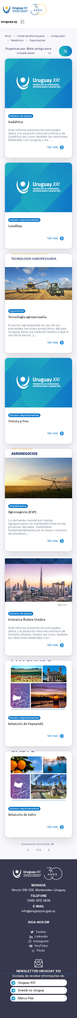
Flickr (39, 950)
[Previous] (28, 850)
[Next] (48, 850)
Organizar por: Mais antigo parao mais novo (28, 51)
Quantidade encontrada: (37, 844)
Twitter (40, 932)
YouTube (40, 946)
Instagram (40, 941)
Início (8, 36)
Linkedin (41, 936)
